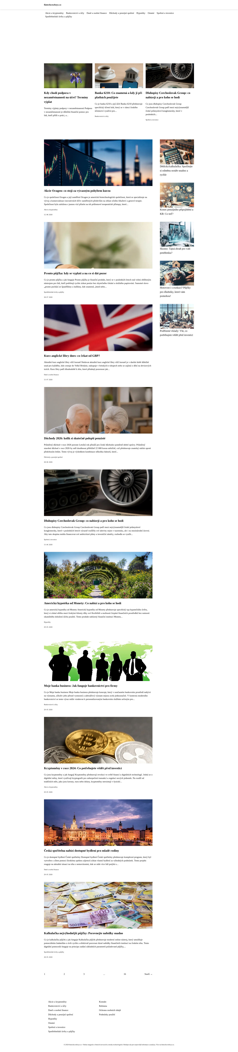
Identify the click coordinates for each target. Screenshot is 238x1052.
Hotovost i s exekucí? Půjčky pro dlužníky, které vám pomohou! (175, 291)
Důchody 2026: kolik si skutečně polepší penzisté (74, 438)
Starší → (148, 974)
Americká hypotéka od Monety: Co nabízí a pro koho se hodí (82, 603)
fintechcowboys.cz (52, 4)
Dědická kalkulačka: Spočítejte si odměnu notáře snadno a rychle (176, 170)
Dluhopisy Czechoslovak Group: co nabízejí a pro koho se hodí (83, 520)
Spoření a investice (165, 13)
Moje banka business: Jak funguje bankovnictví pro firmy (81, 685)
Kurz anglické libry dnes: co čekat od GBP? (72, 355)
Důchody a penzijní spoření (121, 13)
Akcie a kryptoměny (54, 13)
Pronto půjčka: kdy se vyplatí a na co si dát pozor (75, 273)
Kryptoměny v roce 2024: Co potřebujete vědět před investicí (83, 768)
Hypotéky (140, 13)
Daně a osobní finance (97, 13)
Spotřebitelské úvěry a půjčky (58, 16)
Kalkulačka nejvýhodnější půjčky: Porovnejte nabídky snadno (83, 933)
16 (125, 974)
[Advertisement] (119, 36)
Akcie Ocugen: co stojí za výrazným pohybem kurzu (77, 190)
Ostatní (151, 13)
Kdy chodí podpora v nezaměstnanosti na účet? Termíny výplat (66, 97)
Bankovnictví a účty (75, 13)
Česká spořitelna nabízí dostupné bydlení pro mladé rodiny (81, 850)
